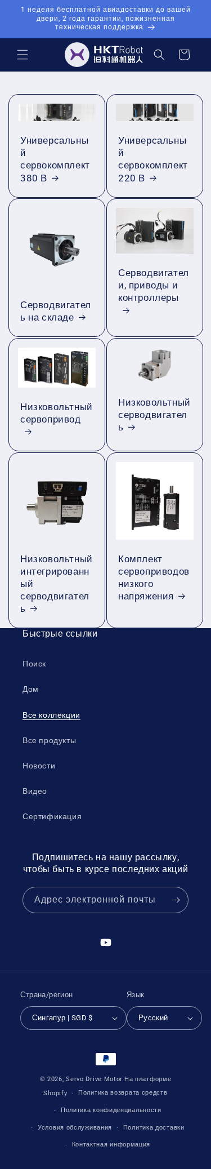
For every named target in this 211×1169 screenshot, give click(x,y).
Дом (31, 689)
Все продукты (49, 740)
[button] (22, 54)
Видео (35, 790)
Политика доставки (154, 1127)
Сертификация (52, 816)
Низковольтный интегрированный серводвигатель (56, 583)
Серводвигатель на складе (55, 311)
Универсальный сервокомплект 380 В (55, 159)
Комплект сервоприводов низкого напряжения (154, 577)
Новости (39, 765)
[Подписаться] (175, 900)
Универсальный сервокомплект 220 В (153, 159)
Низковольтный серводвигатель (154, 415)
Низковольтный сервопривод (56, 413)
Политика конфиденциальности (111, 1110)
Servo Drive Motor (94, 1079)
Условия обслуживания (75, 1127)
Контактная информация (111, 1144)
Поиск (34, 663)
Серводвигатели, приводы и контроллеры (153, 285)
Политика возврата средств (123, 1092)
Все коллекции (51, 714)
